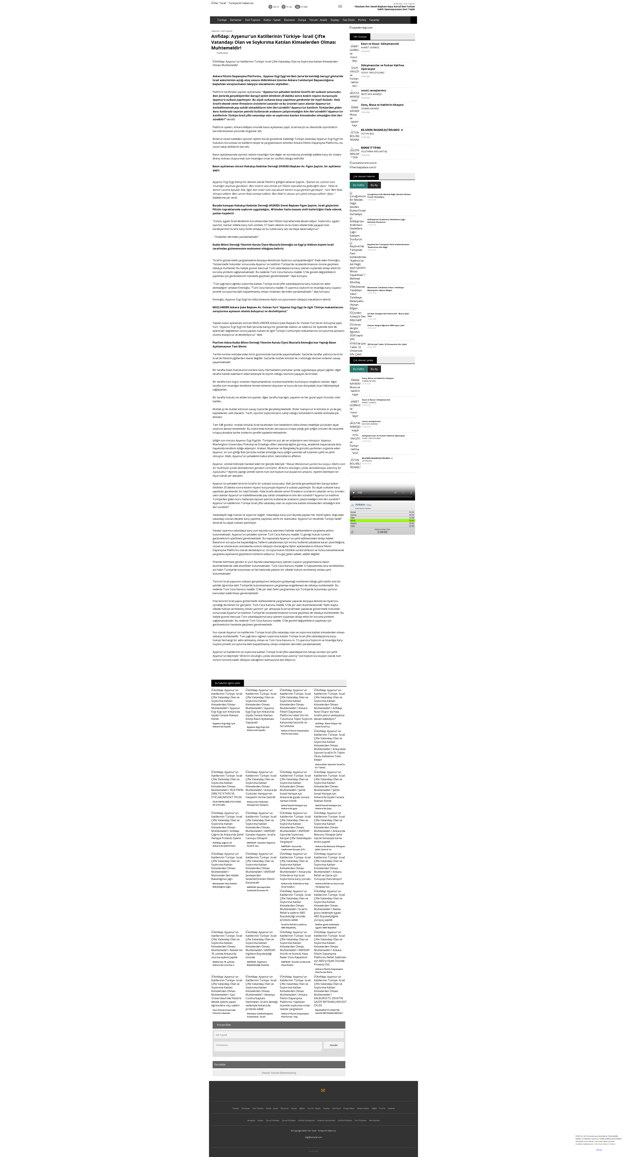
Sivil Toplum (252, 20)
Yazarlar (374, 20)
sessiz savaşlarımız (373, 90)
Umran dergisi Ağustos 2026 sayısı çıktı (385, 325)
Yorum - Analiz (318, 20)
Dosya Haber (349, 1108)
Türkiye (222, 20)
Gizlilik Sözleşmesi (306, 1120)
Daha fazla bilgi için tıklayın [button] (604, 1144)
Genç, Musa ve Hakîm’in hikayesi (382, 105)
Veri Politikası (361, 1120)
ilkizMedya (313, 1151)
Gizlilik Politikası (345, 1120)
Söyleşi (335, 20)
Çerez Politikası (272, 1120)
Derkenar (236, 20)
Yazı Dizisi (349, 20)
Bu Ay (374, 185)
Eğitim (302, 1108)
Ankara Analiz (363, 1108)
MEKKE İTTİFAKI (371, 147)
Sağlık (374, 1108)
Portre (362, 20)
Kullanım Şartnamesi (326, 1120)
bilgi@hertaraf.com (313, 1137)
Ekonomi (289, 20)
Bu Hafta (358, 185)
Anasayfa (251, 1120)
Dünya (302, 20)
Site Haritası (374, 1120)
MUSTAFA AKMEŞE (371, 94)
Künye (260, 1120)
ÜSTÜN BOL (367, 133)
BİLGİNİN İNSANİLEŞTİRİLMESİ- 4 (381, 130)
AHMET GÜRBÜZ (370, 47)
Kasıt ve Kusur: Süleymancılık (380, 44)
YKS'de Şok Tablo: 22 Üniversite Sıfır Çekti (387, 344)
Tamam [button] (599, 1150)
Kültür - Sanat (272, 20)
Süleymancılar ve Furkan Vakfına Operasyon (383, 435)
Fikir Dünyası (360, 36)
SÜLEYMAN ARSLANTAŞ (374, 151)
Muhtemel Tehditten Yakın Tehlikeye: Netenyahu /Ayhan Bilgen (385, 288)
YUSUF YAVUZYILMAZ (373, 72)
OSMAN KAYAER (370, 108)
